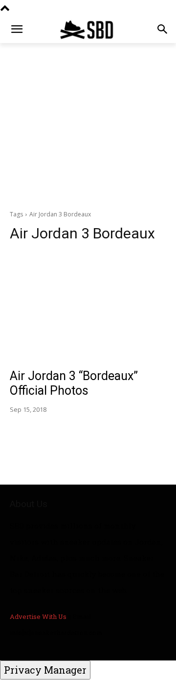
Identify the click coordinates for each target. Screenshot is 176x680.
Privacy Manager (45, 669)
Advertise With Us (38, 616)
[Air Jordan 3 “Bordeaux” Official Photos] (88, 306)
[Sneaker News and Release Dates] (88, 29)
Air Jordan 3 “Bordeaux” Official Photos (74, 383)
